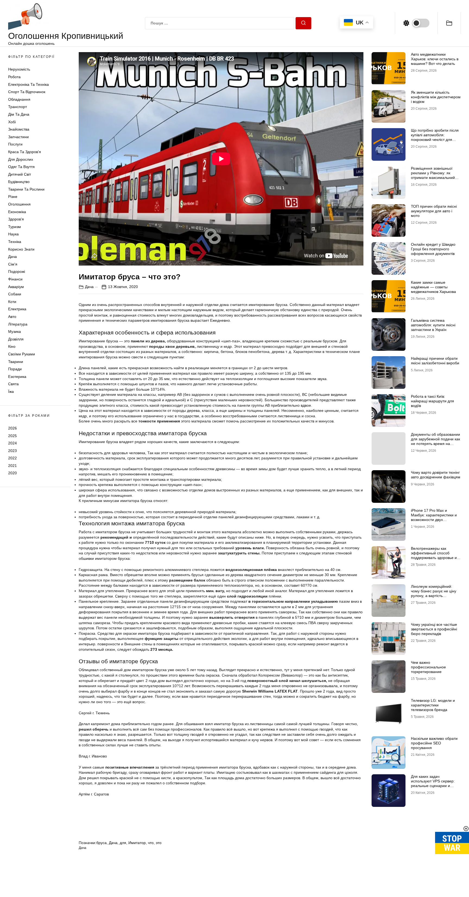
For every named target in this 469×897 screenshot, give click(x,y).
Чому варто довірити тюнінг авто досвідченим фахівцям (435, 474)
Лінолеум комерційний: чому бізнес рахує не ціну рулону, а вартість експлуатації (433, 593)
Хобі (12, 122)
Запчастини (18, 137)
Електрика (17, 309)
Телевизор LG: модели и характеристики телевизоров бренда (433, 705)
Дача (12, 256)
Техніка (14, 241)
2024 (12, 443)
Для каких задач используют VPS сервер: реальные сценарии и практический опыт (433, 783)
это (158, 843)
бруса (101, 843)
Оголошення (19, 204)
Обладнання (19, 99)
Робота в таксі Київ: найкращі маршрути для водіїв (432, 401)
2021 (12, 465)
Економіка (17, 212)
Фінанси (15, 279)
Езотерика (17, 376)
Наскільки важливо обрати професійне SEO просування (434, 743)
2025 (12, 435)
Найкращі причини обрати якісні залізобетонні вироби (435, 360)
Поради (15, 369)
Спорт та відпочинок (26, 92)
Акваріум (16, 287)
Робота (14, 77)
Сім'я (12, 264)
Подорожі (16, 271)
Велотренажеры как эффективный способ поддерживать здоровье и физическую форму (434, 555)
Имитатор (137, 843)
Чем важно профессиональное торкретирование (428, 667)
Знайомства (18, 129)
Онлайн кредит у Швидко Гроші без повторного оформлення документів (433, 249)
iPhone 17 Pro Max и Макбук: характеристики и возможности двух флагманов (434, 517)
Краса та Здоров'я (24, 152)
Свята (13, 384)
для (123, 843)
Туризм (14, 227)
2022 (12, 458)
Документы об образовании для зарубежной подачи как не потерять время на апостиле (435, 441)
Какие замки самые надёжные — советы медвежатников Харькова (433, 287)
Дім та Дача (18, 114)
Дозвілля (16, 339)
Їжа (11, 391)
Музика (14, 331)
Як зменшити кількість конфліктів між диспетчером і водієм (436, 97)
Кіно (11, 346)
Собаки (14, 294)
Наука (13, 234)
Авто (12, 316)
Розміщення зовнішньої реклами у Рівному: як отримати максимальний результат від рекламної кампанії (433, 177)
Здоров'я (16, 219)
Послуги (15, 144)
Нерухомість (19, 69)
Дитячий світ (19, 174)
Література (17, 324)
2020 (12, 473)
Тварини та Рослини (26, 189)
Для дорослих (20, 159)
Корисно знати (21, 249)
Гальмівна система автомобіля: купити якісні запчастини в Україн (433, 325)
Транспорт (17, 107)
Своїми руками (21, 354)
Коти (12, 301)
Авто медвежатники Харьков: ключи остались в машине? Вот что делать (434, 59)
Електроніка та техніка (28, 84)
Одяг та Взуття (21, 167)
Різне (12, 196)
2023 (12, 450)
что (151, 843)
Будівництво (19, 181)
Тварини (15, 361)
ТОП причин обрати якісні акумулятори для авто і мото (434, 211)
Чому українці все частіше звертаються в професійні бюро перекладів (434, 629)
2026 (12, 428)
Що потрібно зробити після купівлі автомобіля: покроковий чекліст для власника (435, 137)
